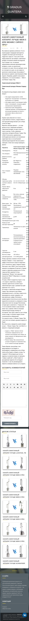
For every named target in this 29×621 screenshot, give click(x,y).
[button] (3, 384)
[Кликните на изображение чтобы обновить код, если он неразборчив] (8, 412)
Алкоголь (5, 48)
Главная (4, 606)
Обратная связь (6, 608)
